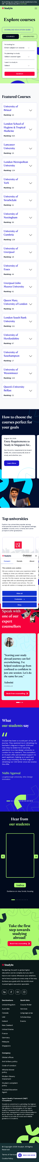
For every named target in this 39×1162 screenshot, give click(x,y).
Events (23, 1021)
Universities (28, 36)
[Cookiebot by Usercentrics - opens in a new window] (24, 556)
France (5, 1033)
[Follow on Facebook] (11, 992)
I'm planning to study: (12, 53)
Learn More (11, 463)
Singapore (6, 1046)
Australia (5, 1009)
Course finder (26, 1005)
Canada (5, 1013)
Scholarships (25, 1017)
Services (23, 1009)
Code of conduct (9, 1065)
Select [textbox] (7, 65)
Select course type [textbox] (12, 56)
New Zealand (7, 1025)
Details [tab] (19, 561)
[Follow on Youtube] (17, 992)
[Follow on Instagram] (24, 992)
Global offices (8, 1057)
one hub (23, 4)
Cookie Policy (7, 1158)
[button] (15, 481)
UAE (3, 1017)
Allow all (19, 593)
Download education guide (17, 30)
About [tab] (32, 561)
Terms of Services (9, 1154)
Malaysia (5, 1042)
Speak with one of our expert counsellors (11, 618)
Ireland (5, 1021)
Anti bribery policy (9, 1061)
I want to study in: (11, 62)
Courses (10, 36)
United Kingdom (8, 1005)
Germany (6, 1037)
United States (8, 1029)
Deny (19, 605)
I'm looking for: (9, 44)
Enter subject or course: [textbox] (14, 47)
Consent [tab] (7, 561)
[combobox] (16, 47)
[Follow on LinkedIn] (4, 992)
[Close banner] (36, 556)
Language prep (26, 1013)
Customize (18, 599)
